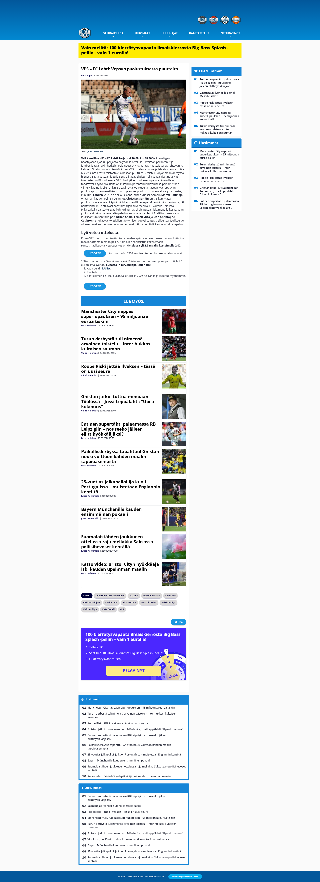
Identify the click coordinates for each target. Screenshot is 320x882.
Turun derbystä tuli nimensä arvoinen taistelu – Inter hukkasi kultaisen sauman (116, 344)
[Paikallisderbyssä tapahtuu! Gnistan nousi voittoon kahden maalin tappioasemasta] (174, 461)
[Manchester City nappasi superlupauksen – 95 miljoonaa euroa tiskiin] (174, 321)
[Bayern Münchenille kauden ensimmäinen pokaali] (174, 519)
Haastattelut (199, 33)
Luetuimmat (93, 788)
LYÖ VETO (94, 253)
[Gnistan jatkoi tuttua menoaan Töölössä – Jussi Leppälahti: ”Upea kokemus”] (174, 406)
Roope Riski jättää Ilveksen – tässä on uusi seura (118, 368)
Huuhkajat (170, 33)
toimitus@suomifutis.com (185, 876)
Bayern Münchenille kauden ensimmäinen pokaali (111, 511)
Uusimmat (92, 699)
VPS (122, 609)
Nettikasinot (230, 33)
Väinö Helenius (89, 352)
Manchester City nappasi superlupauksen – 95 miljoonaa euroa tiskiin (114, 316)
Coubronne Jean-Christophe (110, 595)
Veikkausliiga (113, 33)
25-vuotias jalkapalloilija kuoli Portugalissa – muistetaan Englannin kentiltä (120, 487)
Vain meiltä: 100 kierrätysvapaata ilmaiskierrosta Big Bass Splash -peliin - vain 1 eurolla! (154, 50)
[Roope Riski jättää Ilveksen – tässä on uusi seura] (174, 376)
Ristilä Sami (111, 602)
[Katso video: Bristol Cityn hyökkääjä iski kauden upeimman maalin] (174, 574)
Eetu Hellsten (88, 325)
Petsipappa (87, 75)
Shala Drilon (129, 602)
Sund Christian (148, 602)
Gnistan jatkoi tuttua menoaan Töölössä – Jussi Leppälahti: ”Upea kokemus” (117, 401)
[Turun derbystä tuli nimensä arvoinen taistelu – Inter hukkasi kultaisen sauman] (174, 348)
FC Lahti (134, 595)
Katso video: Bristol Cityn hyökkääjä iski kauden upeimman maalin (120, 566)
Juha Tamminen (95, 151)
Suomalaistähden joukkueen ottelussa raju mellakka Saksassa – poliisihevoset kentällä (118, 542)
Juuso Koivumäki (90, 495)
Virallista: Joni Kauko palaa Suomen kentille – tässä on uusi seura (128, 839)
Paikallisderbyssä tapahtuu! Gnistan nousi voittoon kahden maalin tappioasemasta (120, 456)
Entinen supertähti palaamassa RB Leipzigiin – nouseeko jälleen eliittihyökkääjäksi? (118, 429)
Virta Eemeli (108, 609)
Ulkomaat (142, 33)
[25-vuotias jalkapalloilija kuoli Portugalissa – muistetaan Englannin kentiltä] (174, 491)
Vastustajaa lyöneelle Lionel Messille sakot (114, 806)
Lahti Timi (170, 595)
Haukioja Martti (151, 595)
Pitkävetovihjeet (91, 602)
